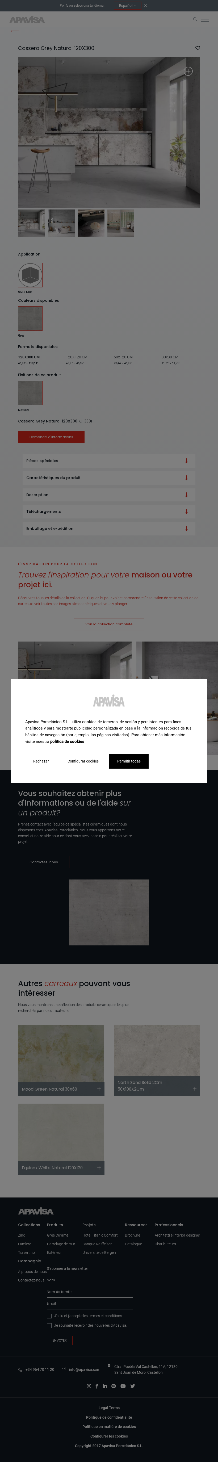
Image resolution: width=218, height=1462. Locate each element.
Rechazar (41, 761)
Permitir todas (129, 761)
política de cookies (67, 741)
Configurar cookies (83, 761)
